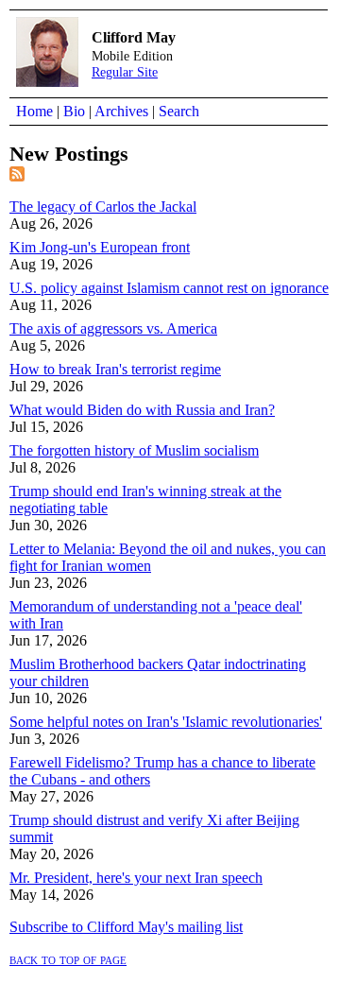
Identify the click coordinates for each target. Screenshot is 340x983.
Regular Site (125, 71)
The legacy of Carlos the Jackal (102, 206)
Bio (74, 111)
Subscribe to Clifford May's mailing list (126, 927)
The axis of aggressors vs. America (113, 328)
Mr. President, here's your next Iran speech (136, 878)
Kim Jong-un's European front (99, 247)
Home (34, 111)
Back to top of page (68, 959)
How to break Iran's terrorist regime (115, 369)
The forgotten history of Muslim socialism (134, 450)
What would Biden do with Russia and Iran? (142, 410)
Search (179, 111)
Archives (121, 111)
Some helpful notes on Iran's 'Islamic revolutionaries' (165, 722)
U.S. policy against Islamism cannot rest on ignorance (169, 288)
